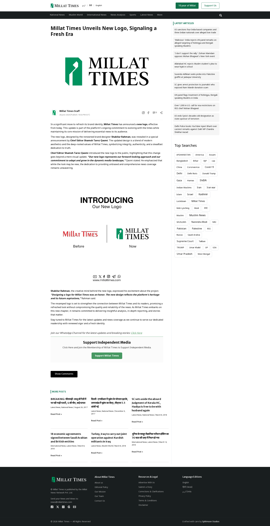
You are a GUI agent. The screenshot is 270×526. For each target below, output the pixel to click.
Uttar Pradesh (184, 254)
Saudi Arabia (194, 235)
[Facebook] (52, 506)
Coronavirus (193, 167)
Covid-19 (209, 167)
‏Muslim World (107, 446)
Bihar (195, 161)
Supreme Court (185, 241)
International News (58, 446)
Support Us (210, 5)
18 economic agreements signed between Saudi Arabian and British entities (69, 437)
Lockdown (181, 201)
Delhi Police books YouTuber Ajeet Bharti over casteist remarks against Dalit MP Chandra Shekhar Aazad (196, 129)
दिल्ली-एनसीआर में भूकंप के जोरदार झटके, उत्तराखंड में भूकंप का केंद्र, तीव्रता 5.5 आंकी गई (109, 402)
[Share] (161, 113)
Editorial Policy (101, 487)
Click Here (136, 333)
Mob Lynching (182, 208)
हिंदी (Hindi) (187, 487)
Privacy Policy (145, 496)
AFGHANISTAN (183, 155)
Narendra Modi (199, 222)
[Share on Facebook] (148, 112)
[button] (220, 15)
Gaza (179, 180)
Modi (196, 208)
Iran (199, 187)
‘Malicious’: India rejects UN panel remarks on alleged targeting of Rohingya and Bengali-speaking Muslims (195, 43)
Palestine (197, 228)
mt (206, 208)
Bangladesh (182, 161)
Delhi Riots (192, 173)
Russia (179, 235)
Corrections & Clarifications (151, 491)
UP (206, 247)
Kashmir (203, 194)
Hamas (190, 180)
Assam (212, 155)
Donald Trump (209, 173)
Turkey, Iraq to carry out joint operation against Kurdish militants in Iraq (109, 437)
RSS (209, 229)
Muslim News (197, 215)
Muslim (180, 215)
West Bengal (204, 254)
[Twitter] (57, 506)
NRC (214, 222)
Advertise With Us (147, 482)
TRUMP (180, 247)
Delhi (179, 173)
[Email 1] (74, 506)
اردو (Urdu (187, 491)
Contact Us (100, 501)
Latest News (55, 407)
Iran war (211, 187)
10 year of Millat (187, 5)
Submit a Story (145, 487)
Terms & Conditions (148, 500)
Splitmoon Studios (210, 521)
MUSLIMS (181, 222)
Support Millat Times (107, 355)
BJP (205, 161)
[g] (69, 506)
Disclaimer (143, 505)
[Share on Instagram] (143, 112)
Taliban (202, 241)
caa (213, 161)
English (186, 482)
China (179, 167)
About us (99, 483)
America (199, 155)
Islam (179, 194)
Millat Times (198, 201)
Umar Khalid (194, 247)
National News (67, 407)
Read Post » (56, 414)
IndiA (203, 180)
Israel (190, 194)
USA (214, 247)
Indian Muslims (184, 187)
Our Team (99, 496)
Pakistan (181, 228)
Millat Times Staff (69, 111)
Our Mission (100, 492)
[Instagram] (63, 506)
